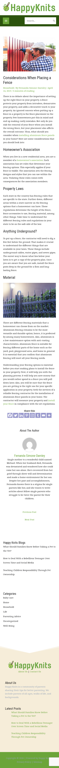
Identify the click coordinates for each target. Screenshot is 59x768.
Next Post (29, 519)
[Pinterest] (26, 415)
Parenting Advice (12, 616)
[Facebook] (9, 415)
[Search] (54, 20)
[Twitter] (15, 415)
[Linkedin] (21, 415)
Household (8, 87)
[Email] (43, 415)
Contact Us (35, 671)
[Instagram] (32, 415)
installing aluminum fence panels (36, 135)
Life (5, 611)
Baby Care (8, 597)
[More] (49, 415)
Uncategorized (10, 621)
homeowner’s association (30, 160)
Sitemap (38, 761)
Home (6, 602)
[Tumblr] (37, 415)
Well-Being (8, 625)
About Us (22, 671)
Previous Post (29, 512)
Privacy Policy (24, 761)
